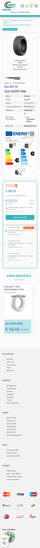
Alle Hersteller (13, 403)
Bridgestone (12, 385)
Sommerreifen (12, 450)
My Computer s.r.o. (16, 260)
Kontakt (10, 359)
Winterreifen (12, 453)
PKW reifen (11, 471)
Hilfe (9, 367)
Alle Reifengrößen (14, 435)
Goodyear (10, 394)
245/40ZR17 (29, 103)
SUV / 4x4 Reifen (14, 473)
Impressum (11, 365)
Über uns (10, 362)
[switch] (5, 543)
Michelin (10, 397)
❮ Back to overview (10, 29)
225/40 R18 (11, 423)
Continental (11, 388)
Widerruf (10, 370)
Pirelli (9, 400)
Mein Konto (27, 6)
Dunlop (9, 391)
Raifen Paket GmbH (16, 247)
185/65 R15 (11, 432)
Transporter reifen (14, 476)
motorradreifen (13, 479)
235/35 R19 (11, 429)
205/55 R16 (11, 418)
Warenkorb (18, 217)
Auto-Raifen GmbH (16, 234)
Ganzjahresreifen (14, 456)
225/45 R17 (11, 421)
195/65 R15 (11, 426)
